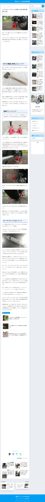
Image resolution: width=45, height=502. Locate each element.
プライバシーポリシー (20, 498)
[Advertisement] (15, 51)
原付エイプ (35, 130)
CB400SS (34, 121)
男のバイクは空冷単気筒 (22, 1)
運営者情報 (27, 498)
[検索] (43, 6)
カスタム (35, 123)
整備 (34, 125)
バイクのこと (25, 458)
